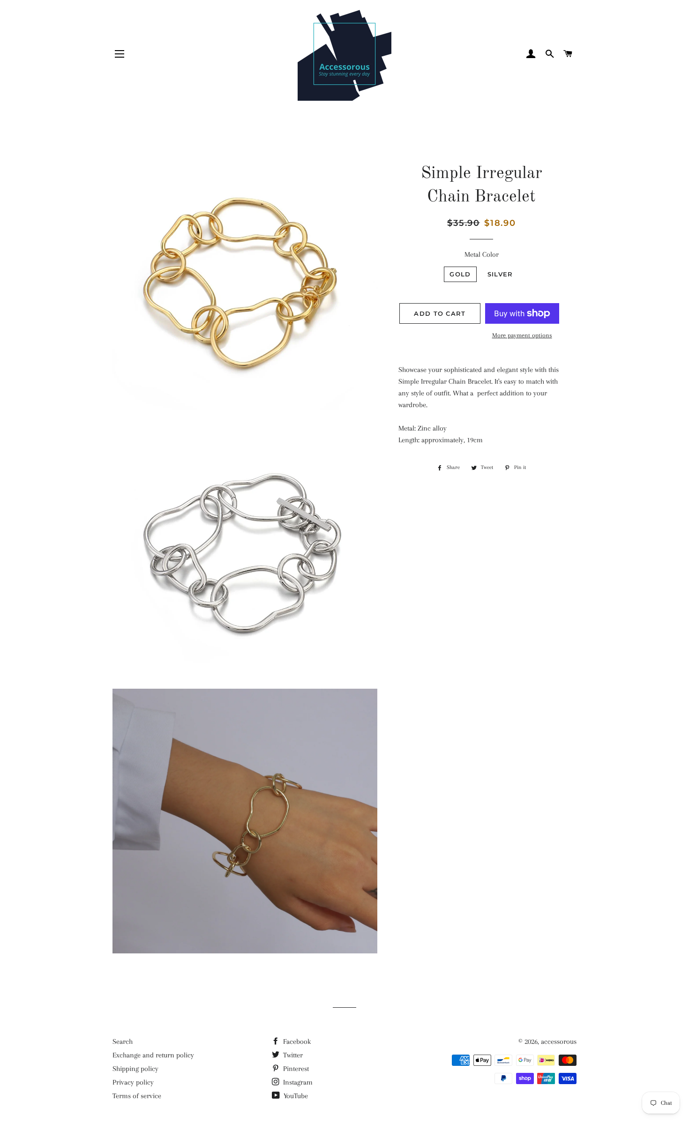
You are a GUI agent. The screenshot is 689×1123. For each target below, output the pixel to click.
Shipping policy (135, 1068)
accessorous (559, 1041)
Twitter (292, 1055)
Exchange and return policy (153, 1055)
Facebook (296, 1041)
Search (122, 1041)
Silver (500, 274)
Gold (460, 274)
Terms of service (136, 1096)
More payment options (522, 335)
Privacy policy (133, 1082)
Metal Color (481, 254)
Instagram (297, 1082)
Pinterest (295, 1068)
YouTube (295, 1096)
